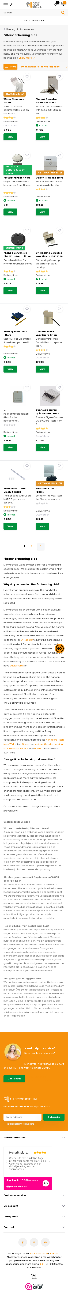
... (4, 410)
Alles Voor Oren (39, 1253)
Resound (14, 748)
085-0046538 (37, 1077)
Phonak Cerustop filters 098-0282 (47, 100)
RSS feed (55, 1253)
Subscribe (54, 1117)
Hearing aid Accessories (20, 29)
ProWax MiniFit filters (16, 177)
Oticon (25, 744)
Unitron (38, 748)
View (10, 136)
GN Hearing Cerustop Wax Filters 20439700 (49, 254)
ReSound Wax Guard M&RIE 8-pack (16, 490)
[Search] (63, 12)
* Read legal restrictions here (18, 1123)
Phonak (24, 748)
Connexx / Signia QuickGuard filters (47, 411)
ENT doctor (27, 640)
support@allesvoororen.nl (44, 1080)
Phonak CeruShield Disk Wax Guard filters (17, 254)
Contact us (14, 1078)
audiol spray (17, 665)
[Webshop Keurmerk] (34, 1286)
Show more (25, 57)
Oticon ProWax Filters (49, 177)
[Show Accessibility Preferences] (60, 648)
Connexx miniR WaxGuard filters (47, 333)
